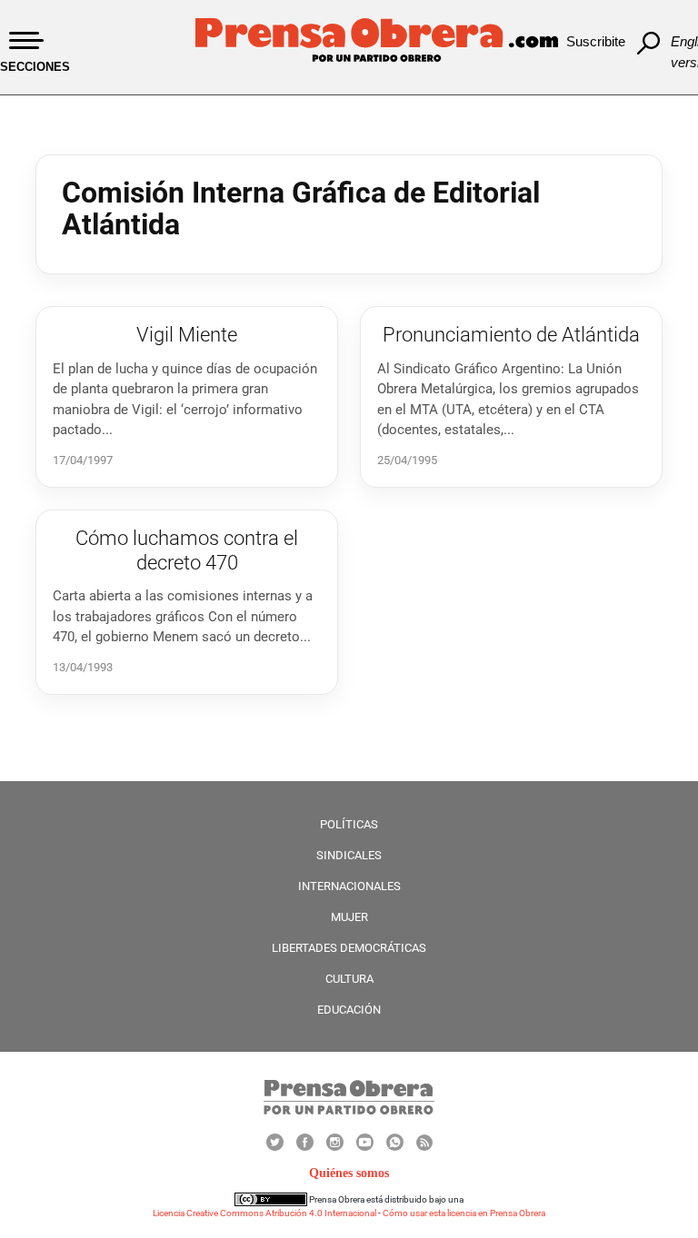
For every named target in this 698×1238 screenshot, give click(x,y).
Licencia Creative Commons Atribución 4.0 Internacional (264, 1213)
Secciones (35, 67)
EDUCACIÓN (349, 1009)
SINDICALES (349, 855)
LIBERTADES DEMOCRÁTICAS (349, 948)
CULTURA (349, 978)
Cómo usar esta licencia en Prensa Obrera (464, 1213)
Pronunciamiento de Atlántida (511, 334)
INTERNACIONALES (349, 886)
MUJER (349, 917)
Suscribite (595, 41)
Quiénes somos (349, 1173)
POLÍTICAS (349, 824)
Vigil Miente (186, 334)
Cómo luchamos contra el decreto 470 (186, 550)
